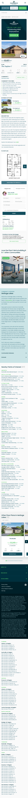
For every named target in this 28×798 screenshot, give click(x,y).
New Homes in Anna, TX (7, 756)
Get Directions (5, 8)
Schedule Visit (14, 8)
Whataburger (4, 404)
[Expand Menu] (17, 13)
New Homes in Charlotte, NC (8, 716)
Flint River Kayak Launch (7, 465)
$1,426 (17, 103)
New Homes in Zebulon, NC (8, 739)
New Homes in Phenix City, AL (8, 650)
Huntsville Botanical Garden (8, 476)
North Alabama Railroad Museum (9, 376)
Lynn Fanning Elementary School (9, 483)
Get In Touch (23, 8)
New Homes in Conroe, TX (7, 769)
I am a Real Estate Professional (11, 210)
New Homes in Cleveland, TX (8, 768)
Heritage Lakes (15, 16)
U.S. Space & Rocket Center (8, 394)
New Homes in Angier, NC (7, 725)
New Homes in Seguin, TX (7, 794)
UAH (2, 490)
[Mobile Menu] (25, 2)
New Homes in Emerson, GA (8, 697)
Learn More (13, 35)
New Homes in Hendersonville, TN (9, 747)
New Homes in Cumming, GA (8, 695)
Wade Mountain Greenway (8, 472)
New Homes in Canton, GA (8, 692)
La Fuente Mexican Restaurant (9, 403)
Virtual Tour (21, 77)
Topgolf (3, 391)
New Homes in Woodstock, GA (9, 705)
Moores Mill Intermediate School (9, 485)
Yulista (3, 436)
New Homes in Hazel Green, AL (9, 665)
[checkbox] (3, 210)
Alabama (3, 641)
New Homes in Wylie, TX (7, 762)
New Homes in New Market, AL (9, 671)
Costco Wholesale (6, 423)
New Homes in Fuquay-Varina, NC (9, 728)
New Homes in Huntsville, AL (8, 666)
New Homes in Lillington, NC (8, 733)
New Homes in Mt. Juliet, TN (8, 748)
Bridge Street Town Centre (8, 427)
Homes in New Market (6, 16)
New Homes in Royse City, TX (8, 761)
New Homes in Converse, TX (8, 789)
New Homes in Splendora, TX (8, 780)
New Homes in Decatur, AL (8, 658)
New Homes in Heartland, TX (8, 757)
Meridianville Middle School (8, 487)
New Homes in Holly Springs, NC (9, 730)
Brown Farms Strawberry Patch (9, 386)
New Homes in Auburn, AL (7, 645)
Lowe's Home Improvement (8, 421)
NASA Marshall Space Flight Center (10, 438)
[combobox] (6, 520)
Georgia (3, 687)
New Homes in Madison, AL (8, 668)
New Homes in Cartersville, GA (9, 694)
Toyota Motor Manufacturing (8, 442)
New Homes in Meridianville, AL (9, 669)
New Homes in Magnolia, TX (8, 777)
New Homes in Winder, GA (8, 703)
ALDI (2, 415)
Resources (4, 573)
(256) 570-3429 (13, 194)
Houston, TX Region (6, 765)
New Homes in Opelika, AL (7, 648)
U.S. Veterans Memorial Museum (9, 381)
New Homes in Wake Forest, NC (9, 736)
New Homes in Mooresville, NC (9, 719)
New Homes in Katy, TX (7, 776)
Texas (3, 752)
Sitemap (3, 590)
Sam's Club (4, 426)
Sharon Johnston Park (7, 458)
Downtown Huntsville (6, 500)
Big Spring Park (5, 475)
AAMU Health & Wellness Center (9, 448)
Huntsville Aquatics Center (8, 505)
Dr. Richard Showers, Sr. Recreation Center (10, 496)
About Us (3, 567)
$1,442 (17, 110)
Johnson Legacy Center (7, 389)
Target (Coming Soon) (7, 418)
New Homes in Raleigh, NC (8, 735)
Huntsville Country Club (7, 499)
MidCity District (5, 502)
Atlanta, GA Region (6, 689)
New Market (9, 300)
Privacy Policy (4, 584)
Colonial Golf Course (6, 388)
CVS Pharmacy (5, 494)
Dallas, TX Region (6, 754)
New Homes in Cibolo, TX (7, 788)
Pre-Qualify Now (14, 241)
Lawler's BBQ (4, 401)
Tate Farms (4, 385)
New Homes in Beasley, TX (8, 766)
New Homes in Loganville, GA (8, 702)
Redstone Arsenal (5, 433)
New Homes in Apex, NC (7, 727)
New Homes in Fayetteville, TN (9, 660)
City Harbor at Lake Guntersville (9, 479)
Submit (14, 213)
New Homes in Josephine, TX (8, 759)
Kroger (3, 420)
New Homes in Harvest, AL (8, 663)
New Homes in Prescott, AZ (8, 683)
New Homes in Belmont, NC (8, 715)
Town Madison (5, 508)
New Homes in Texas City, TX (8, 782)
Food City (3, 416)
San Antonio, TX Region (7, 784)
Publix (2, 412)
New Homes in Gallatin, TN (8, 745)
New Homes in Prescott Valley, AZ (9, 685)
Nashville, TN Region (6, 744)
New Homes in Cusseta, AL (8, 646)
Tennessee (4, 742)
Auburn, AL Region (6, 643)
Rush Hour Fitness (5, 447)
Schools (3, 357)
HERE (17, 142)
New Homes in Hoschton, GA (8, 698)
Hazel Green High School (7, 488)
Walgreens (4, 424)
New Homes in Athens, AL (7, 655)
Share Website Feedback (7, 588)
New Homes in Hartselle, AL (8, 661)
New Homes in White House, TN (9, 750)
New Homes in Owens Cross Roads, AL (11, 672)
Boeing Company (5, 435)
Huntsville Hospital (6, 452)
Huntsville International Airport (9, 372)
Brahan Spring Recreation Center (9, 503)
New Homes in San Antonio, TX (9, 792)
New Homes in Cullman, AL (8, 657)
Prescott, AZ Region (6, 680)
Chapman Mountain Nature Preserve (8, 469)
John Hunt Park (5, 461)
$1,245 (12, 542)
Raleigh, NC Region (6, 722)
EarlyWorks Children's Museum (9, 377)
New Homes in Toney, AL (7, 676)
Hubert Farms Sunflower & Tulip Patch (9, 399)
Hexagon (3, 441)
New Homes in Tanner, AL (7, 674)
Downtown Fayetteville (7, 506)
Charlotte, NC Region (7, 713)
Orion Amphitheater (6, 392)
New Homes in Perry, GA (7, 709)
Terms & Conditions (5, 586)
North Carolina (5, 711)
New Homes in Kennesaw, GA (8, 700)
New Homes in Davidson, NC (8, 718)
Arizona (3, 678)
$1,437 (6, 60)
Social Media (4, 578)
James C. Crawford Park (7, 460)
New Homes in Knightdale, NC (8, 731)
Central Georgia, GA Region (8, 707)
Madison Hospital (5, 454)
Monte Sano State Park (7, 473)
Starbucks (4, 406)
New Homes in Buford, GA (7, 691)
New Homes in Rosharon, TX (8, 779)
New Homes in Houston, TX (8, 774)
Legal (4, 216)
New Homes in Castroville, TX (8, 786)
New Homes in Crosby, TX (7, 771)
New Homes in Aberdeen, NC (8, 724)
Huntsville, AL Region (6, 652)
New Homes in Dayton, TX (7, 772)
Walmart (3, 413)
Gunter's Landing (5, 478)
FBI (2, 439)
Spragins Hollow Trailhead (8, 467)
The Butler (12, 538)
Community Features (7, 353)
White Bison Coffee (6, 408)
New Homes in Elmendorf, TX (8, 791)
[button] (6, 60)
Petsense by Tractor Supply (8, 429)
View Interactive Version (13, 182)
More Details (12, 554)
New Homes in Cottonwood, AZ (9, 681)
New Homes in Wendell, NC (8, 738)
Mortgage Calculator (20, 188)
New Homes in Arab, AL (7, 654)
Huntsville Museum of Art (7, 379)
